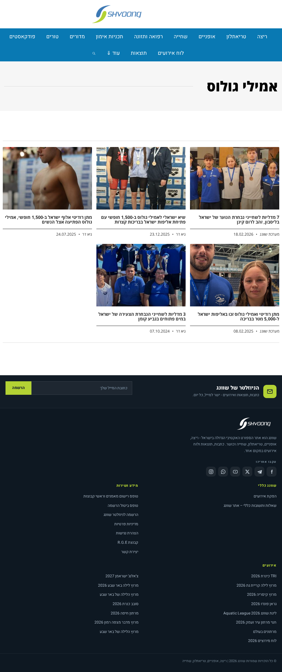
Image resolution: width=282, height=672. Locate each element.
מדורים (77, 36)
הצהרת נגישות (127, 533)
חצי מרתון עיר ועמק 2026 (256, 622)
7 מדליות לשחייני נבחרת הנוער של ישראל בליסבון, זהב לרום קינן (239, 219)
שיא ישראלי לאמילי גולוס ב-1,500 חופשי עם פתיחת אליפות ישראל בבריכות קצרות (143, 219)
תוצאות (139, 53)
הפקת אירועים (265, 496)
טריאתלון (236, 36)
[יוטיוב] (235, 472)
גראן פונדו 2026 (263, 604)
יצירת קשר (129, 552)
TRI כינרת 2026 (263, 576)
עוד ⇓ (113, 53)
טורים (52, 36)
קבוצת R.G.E (128, 542)
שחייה (181, 36)
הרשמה (18, 388)
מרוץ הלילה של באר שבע (119, 594)
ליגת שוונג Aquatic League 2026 (249, 613)
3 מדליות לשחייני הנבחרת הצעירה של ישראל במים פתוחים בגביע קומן (142, 316)
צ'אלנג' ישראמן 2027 (122, 576)
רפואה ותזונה (148, 36)
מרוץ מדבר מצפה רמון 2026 (116, 622)
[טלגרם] (259, 472)
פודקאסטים (22, 36)
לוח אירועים (171, 53)
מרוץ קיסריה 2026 (261, 594)
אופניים (207, 36)
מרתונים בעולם (264, 632)
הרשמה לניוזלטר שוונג (121, 515)
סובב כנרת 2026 (126, 604)
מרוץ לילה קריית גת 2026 (256, 585)
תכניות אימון (109, 36)
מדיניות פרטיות (126, 524)
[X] (247, 472)
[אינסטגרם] (211, 472)
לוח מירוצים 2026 (262, 641)
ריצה (262, 36)
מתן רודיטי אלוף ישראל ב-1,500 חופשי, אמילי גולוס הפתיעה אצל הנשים (48, 219)
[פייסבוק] (271, 472)
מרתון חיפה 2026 (125, 613)
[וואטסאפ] (223, 472)
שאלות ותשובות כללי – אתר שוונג (250, 505)
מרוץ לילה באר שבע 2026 (118, 585)
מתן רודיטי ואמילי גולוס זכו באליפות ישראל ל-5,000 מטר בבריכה (238, 316)
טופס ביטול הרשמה (123, 505)
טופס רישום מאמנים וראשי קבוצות (110, 496)
